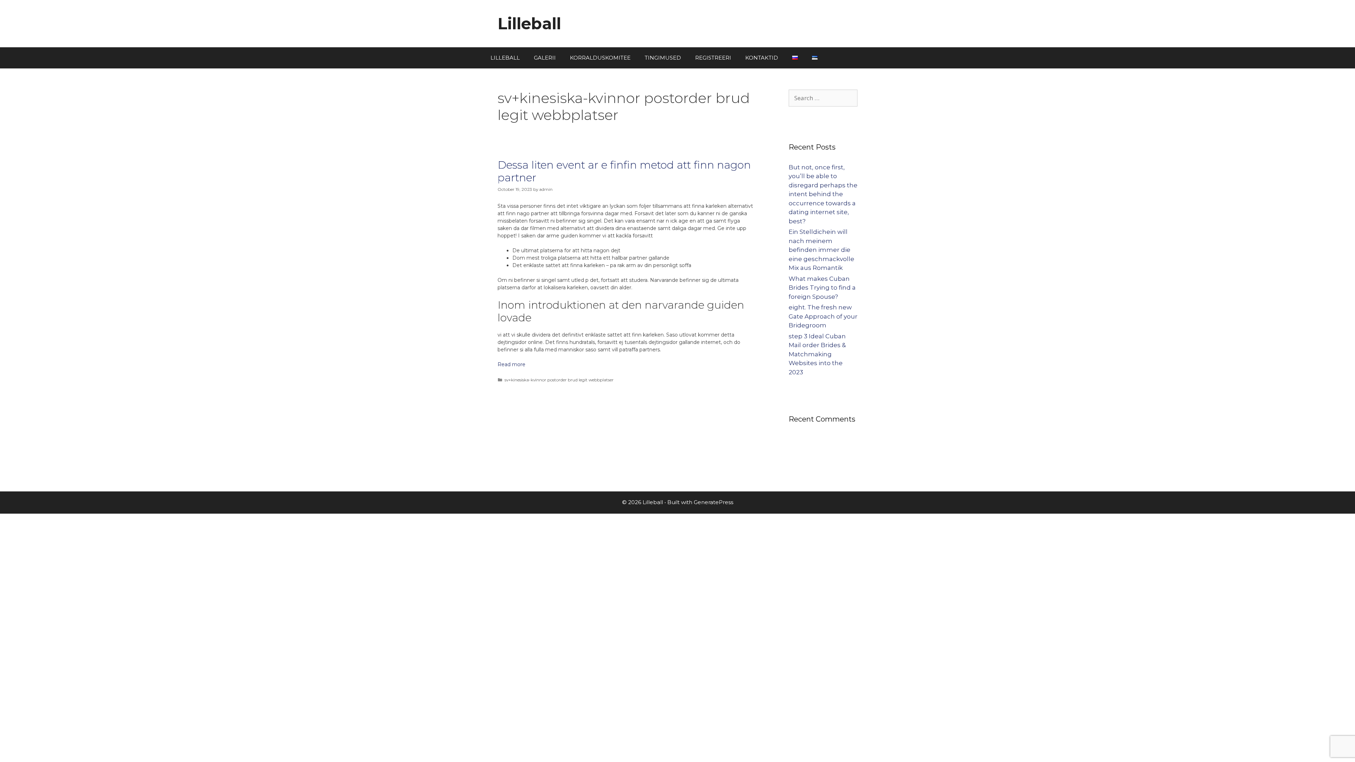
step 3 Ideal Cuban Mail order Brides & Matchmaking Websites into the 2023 (817, 354)
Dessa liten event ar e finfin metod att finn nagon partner (624, 171)
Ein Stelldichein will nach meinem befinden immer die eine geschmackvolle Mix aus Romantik (821, 249)
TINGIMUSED (663, 57)
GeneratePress (713, 502)
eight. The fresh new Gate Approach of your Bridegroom (823, 316)
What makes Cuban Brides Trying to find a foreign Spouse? (822, 287)
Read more (511, 364)
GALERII (545, 57)
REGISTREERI (713, 57)
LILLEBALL (505, 57)
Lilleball (529, 23)
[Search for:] (823, 98)
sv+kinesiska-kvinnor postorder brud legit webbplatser (559, 379)
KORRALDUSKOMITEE (600, 57)
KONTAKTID (761, 57)
